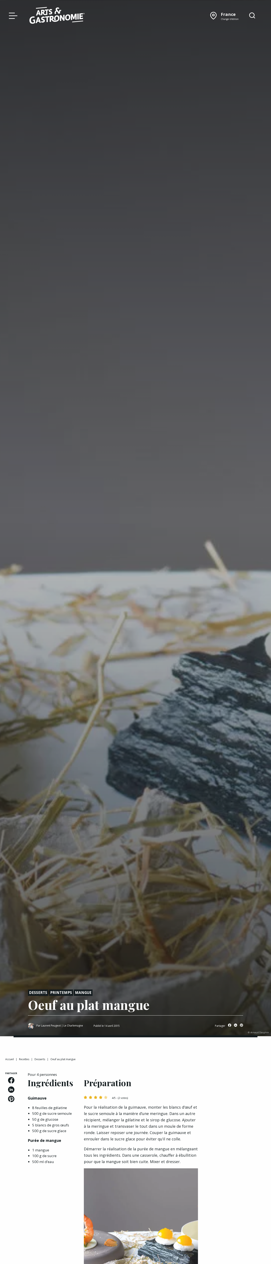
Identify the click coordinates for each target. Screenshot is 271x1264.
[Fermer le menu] (12, 15)
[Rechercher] (252, 15)
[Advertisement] (237, 1135)
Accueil (9, 1059)
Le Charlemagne (73, 1025)
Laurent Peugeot (51, 1025)
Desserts (38, 992)
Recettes (24, 1059)
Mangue (83, 992)
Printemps (61, 992)
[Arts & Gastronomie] (56, 16)
